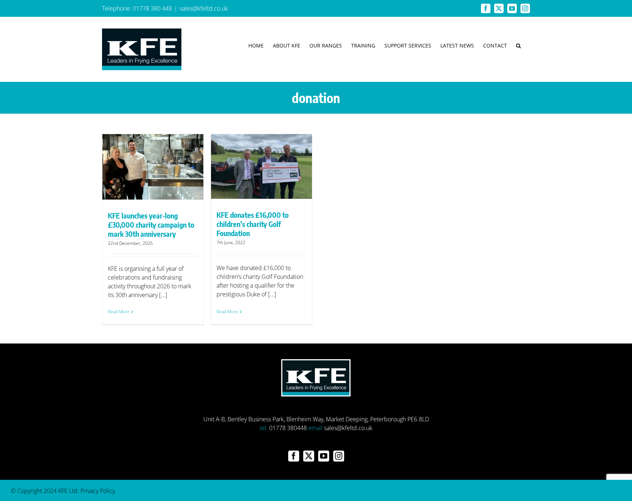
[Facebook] (293, 456)
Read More (118, 311)
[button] (518, 45)
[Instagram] (338, 456)
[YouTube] (323, 456)
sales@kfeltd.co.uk (204, 8)
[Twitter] (308, 456)
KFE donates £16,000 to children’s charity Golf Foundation (253, 224)
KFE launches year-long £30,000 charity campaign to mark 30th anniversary (151, 224)
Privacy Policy (97, 491)
